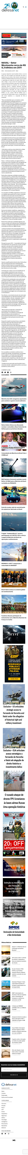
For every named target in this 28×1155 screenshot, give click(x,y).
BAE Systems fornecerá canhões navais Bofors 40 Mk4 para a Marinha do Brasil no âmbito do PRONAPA (13, 481)
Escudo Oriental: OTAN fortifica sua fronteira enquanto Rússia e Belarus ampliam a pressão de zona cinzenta (19, 972)
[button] (23, 7)
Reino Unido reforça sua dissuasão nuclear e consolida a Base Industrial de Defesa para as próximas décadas (13, 427)
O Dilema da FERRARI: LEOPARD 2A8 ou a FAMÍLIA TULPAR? (19, 1007)
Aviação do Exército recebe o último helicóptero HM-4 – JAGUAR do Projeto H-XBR (19, 1018)
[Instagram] (8, 1133)
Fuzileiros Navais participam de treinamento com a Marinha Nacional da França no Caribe (13, 617)
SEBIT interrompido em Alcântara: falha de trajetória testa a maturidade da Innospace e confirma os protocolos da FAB (19, 996)
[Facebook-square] (2, 1133)
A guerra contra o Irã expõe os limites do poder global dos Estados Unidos (18, 1040)
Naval (17, 70)
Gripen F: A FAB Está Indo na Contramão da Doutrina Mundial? (19, 948)
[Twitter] (5, 1133)
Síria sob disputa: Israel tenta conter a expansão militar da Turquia (18, 1051)
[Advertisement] (14, 20)
